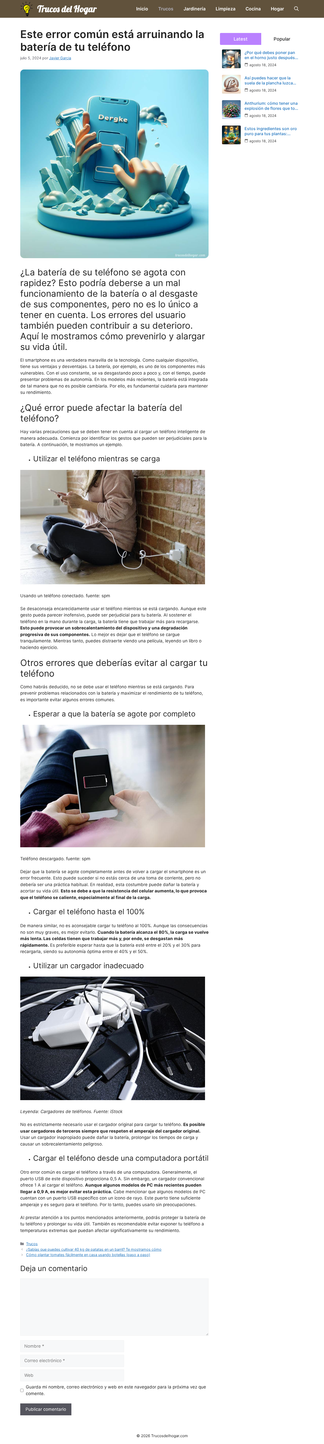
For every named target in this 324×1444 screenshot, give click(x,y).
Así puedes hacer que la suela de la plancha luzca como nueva (269, 80)
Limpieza (225, 8)
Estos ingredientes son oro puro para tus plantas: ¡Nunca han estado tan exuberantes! (271, 131)
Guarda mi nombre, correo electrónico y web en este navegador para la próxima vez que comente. (116, 1390)
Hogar (277, 8)
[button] (296, 8)
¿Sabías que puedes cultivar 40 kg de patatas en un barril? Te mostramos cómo (93, 1249)
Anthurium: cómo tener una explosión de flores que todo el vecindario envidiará (272, 106)
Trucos (165, 8)
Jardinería (195, 8)
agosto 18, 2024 (262, 65)
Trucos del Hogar (66, 8)
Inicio (142, 8)
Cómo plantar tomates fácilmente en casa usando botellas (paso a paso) (88, 1255)
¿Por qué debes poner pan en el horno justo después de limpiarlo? (270, 55)
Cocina (253, 8)
